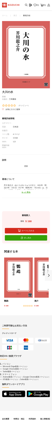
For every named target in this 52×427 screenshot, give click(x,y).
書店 (15, 15)
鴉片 (36, 301)
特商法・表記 (19, 419)
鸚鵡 (6, 301)
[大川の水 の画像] (26, 54)
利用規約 (32, 419)
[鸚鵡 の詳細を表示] (18, 278)
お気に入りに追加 (12, 109)
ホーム (4, 15)
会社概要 (5, 419)
